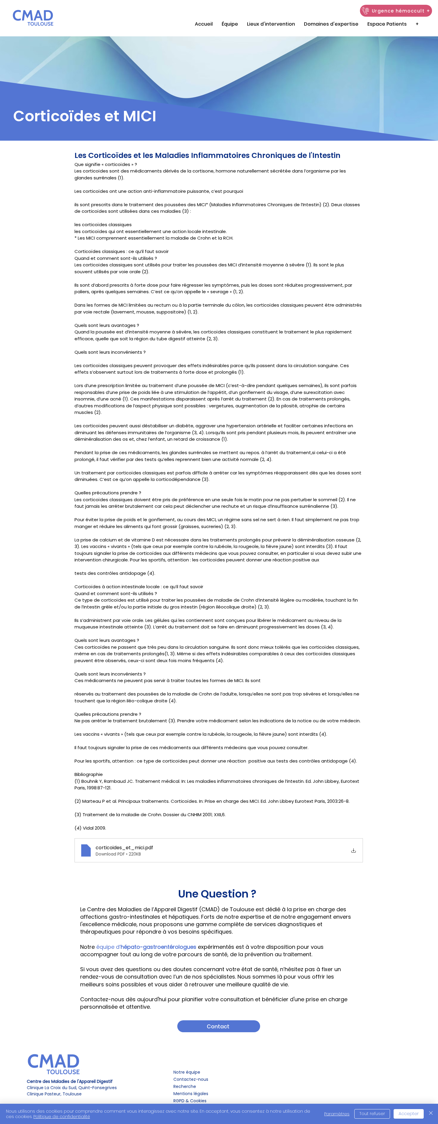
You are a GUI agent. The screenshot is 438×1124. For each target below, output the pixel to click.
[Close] (430, 1114)
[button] (387, 24)
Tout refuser (372, 1114)
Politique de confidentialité (61, 1117)
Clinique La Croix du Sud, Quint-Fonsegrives (72, 1084)
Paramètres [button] (337, 1114)
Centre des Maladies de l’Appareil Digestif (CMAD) (153, 909)
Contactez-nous (190, 1079)
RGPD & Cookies (189, 1101)
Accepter (409, 1114)
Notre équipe (186, 1072)
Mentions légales (191, 1094)
